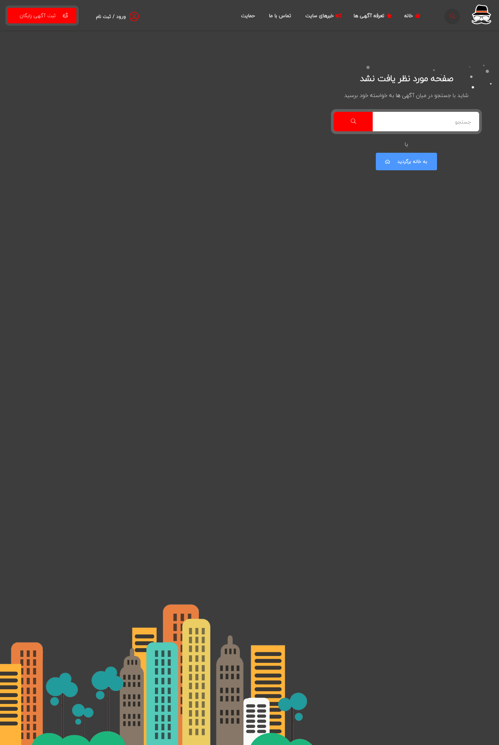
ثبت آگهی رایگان (37, 15)
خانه (408, 15)
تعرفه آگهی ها (369, 15)
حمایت (248, 15)
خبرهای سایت (319, 15)
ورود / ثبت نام (111, 16)
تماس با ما (280, 15)
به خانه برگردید (412, 161)
